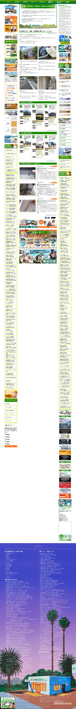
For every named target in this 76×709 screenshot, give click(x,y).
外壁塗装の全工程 (9, 167)
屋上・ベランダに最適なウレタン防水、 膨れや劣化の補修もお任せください (19, 667)
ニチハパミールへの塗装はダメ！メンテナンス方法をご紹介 (16, 674)
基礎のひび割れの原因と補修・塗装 (63, 353)
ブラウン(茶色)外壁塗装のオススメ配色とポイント (65, 383)
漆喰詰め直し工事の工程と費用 (64, 309)
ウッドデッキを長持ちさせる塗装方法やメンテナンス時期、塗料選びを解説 (53, 628)
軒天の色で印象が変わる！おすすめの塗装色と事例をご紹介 (50, 613)
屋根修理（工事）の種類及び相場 (10, 182)
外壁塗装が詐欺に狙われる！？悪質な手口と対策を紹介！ (16, 640)
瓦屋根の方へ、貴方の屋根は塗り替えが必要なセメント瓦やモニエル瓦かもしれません (55, 607)
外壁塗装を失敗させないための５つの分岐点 (14, 589)
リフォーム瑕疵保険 (9, 560)
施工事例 (17, 1)
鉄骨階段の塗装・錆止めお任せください (10, 320)
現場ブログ (25, 28)
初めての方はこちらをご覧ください (46, 553)
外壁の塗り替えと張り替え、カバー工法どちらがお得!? (15, 613)
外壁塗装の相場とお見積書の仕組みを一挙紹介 (48, 566)
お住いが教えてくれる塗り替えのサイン (10, 160)
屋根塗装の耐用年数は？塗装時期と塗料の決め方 (64, 360)
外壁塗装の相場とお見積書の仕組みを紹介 (64, 198)
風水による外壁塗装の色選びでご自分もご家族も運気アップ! (16, 592)
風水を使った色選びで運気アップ (65, 82)
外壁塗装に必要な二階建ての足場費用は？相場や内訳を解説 (50, 649)
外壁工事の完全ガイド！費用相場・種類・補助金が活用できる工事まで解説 (19, 598)
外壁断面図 (8, 380)
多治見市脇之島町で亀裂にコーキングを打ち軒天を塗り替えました (65, 22)
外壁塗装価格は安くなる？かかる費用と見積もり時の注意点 (50, 569)
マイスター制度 (9, 563)
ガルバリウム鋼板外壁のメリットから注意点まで (64, 235)
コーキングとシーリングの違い (11, 371)
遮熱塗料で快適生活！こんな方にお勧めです (48, 665)
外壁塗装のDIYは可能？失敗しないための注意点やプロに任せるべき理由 (18, 611)
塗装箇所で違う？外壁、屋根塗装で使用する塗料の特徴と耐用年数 (51, 686)
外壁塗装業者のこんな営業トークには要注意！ (65, 279)
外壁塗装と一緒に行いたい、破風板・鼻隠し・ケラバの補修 (50, 610)
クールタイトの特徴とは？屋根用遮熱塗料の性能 (65, 400)
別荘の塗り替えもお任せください (65, 167)
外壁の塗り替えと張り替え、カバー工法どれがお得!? (64, 224)
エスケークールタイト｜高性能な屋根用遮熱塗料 (48, 664)
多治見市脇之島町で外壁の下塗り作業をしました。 (65, 19)
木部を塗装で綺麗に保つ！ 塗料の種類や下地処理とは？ (16, 673)
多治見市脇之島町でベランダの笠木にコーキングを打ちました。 (65, 30)
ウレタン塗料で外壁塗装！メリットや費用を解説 (11, 209)
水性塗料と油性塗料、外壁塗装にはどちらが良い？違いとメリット (51, 691)
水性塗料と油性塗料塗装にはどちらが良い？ (64, 299)
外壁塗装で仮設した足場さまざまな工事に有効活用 (65, 269)
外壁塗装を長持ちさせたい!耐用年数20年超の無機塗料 (65, 259)
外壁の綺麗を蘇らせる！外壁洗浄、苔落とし (64, 323)
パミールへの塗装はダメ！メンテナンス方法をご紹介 (65, 336)
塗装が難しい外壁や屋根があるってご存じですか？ (65, 286)
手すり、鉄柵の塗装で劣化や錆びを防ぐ (10, 324)
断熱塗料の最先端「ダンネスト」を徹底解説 (65, 343)
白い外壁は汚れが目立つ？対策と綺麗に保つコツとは (65, 377)
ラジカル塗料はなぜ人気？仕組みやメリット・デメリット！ (16, 698)
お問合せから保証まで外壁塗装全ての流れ (47, 557)
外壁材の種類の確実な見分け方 (63, 228)
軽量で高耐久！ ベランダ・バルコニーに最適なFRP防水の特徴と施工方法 (19, 665)
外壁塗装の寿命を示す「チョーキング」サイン (10, 222)
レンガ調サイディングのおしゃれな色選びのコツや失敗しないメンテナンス (19, 629)
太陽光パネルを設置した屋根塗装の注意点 (64, 329)
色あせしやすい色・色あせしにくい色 (65, 90)
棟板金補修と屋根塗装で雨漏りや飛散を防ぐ (10, 340)
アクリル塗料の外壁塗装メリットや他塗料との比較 (11, 205)
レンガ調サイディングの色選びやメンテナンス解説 (11, 229)
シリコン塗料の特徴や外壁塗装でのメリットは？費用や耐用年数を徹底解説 (53, 677)
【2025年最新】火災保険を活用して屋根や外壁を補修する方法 (51, 572)
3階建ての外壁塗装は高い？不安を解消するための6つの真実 (16, 602)
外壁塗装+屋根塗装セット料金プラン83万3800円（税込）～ (50, 563)
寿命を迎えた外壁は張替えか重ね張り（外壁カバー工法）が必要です (52, 583)
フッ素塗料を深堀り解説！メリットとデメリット (65, 387)
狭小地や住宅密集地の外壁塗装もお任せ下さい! (11, 297)
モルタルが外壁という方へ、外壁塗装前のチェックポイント (50, 698)
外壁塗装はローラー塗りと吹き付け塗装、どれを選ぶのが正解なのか (18, 649)
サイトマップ (8, 420)
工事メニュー (34, 1)
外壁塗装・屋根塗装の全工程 (45, 559)
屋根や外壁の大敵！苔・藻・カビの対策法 (64, 326)
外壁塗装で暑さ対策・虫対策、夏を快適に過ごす (48, 646)
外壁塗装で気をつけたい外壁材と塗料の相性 (10, 384)
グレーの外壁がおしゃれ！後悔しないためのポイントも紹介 (16, 688)
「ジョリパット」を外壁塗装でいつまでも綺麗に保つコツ (16, 656)
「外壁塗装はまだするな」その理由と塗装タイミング (11, 170)
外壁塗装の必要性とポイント (45, 575)
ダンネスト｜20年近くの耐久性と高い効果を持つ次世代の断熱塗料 (52, 671)
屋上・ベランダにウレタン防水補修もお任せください (11, 353)
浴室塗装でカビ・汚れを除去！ (10, 330)
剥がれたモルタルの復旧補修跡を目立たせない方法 (11, 232)
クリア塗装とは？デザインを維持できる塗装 (11, 216)
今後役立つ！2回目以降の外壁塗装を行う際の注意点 (49, 584)
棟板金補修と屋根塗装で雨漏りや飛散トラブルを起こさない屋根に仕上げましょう (20, 661)
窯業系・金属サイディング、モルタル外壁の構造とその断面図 (17, 655)
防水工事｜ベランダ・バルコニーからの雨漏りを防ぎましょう (51, 589)
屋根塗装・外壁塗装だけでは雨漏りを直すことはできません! (16, 604)
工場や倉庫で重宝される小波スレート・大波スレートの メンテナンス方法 (19, 659)
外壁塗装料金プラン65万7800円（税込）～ (47, 560)
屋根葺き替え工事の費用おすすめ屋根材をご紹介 (10, 185)
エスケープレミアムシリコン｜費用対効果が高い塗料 (49, 662)
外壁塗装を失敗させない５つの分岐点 (64, 188)
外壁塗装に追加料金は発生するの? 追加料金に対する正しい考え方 (51, 593)
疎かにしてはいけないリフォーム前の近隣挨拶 (64, 215)
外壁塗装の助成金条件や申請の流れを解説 (64, 184)
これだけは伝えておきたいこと (11, 559)
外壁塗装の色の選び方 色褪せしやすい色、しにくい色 (15, 584)
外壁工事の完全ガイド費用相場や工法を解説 (10, 175)
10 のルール (8, 562)
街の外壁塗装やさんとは (10, 553)
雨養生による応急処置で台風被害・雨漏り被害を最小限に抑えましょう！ (19, 679)
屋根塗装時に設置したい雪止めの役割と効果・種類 (11, 280)
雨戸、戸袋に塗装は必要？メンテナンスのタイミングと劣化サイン (51, 634)
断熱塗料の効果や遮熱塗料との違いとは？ (64, 339)
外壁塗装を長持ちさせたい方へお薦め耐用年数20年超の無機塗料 (51, 692)
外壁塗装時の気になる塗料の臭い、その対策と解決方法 (16, 601)
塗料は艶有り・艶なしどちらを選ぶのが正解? (64, 296)
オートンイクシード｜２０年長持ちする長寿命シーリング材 (50, 676)
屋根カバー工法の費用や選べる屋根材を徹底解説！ (49, 581)
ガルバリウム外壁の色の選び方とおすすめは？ (14, 620)
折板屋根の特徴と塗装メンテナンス (9, 307)
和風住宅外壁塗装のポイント (64, 306)
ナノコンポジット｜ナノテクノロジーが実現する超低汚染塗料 (51, 667)
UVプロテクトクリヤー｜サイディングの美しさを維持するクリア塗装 (52, 670)
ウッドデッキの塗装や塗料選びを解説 (10, 327)
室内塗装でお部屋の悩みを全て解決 (46, 587)
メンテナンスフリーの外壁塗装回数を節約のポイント (65, 232)
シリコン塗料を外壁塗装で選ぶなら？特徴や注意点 (11, 212)
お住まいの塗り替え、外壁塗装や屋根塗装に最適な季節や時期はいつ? (18, 625)
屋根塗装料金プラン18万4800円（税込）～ (47, 562)
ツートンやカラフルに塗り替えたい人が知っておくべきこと (66, 94)
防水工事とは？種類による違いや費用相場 (11, 347)
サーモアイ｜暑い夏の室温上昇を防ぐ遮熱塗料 (48, 656)
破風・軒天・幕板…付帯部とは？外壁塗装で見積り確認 (50, 608)
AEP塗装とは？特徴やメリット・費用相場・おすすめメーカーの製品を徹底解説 (54, 683)
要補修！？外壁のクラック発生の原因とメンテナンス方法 (16, 628)
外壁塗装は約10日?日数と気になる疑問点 (64, 211)
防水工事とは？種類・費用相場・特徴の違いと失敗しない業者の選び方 (18, 664)
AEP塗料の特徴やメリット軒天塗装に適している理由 (65, 407)
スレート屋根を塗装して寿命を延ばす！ (47, 640)
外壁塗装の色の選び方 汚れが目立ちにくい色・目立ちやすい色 (17, 586)
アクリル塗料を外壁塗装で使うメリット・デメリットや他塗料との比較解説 (53, 679)
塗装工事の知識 (9, 150)
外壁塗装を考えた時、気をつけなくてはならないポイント (16, 635)
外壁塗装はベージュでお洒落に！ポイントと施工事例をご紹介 (17, 692)
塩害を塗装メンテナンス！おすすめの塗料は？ (11, 364)
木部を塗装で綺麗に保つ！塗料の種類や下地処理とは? (65, 333)
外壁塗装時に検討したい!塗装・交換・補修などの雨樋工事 (50, 617)
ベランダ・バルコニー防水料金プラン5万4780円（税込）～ (50, 565)
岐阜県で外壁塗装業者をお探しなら (12, 572)
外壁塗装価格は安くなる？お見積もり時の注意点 (11, 178)
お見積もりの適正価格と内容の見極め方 (64, 205)
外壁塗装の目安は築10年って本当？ (9, 164)
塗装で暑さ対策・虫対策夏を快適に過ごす (10, 219)
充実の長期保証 (9, 565)
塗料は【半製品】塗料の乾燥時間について (10, 367)
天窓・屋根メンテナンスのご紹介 (10, 270)
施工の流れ (42, 1)
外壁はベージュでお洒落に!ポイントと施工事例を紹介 (65, 380)
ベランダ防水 (11, 55)
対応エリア (8, 569)
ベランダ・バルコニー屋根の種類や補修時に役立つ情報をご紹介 (17, 662)
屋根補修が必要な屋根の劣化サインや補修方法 (10, 286)
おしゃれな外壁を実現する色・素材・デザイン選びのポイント (17, 685)
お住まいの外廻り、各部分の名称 (12, 614)
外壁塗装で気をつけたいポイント (10, 249)
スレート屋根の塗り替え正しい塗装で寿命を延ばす (11, 290)
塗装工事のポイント (10, 156)
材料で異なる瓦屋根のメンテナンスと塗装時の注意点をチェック (51, 605)
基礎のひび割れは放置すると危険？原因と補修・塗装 (15, 680)
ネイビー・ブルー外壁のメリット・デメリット (64, 366)
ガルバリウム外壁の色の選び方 (64, 238)
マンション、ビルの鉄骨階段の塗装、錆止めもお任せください (51, 625)
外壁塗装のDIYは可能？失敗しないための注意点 (64, 282)
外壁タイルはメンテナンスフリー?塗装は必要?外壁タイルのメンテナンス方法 (53, 601)
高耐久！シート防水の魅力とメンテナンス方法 (10, 357)
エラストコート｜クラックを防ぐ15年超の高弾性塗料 (49, 668)
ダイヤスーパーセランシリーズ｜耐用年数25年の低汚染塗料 (50, 661)
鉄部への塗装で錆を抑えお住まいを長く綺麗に (10, 317)
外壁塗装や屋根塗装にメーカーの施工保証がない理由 (65, 262)
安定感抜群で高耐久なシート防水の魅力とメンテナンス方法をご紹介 (18, 668)
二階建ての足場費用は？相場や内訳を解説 (64, 275)
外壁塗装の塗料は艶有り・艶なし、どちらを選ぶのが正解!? (50, 689)
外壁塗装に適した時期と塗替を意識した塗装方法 (10, 199)
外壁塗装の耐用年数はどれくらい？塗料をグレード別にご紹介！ (17, 622)
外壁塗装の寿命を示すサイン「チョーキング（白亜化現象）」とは (17, 626)
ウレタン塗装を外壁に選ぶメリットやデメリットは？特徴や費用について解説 (53, 680)
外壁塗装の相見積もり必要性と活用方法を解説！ (65, 194)
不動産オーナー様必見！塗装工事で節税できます (64, 265)
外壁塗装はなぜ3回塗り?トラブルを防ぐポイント (10, 253)
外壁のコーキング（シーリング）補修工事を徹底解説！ (50, 595)
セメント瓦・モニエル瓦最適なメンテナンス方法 (10, 313)
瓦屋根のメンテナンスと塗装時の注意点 (10, 310)
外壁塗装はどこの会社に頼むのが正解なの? (13, 646)
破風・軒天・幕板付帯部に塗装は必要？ (10, 256)
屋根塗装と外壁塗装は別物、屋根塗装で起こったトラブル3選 (17, 643)
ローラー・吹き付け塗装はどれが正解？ (64, 316)
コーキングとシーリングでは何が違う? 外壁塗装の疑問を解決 (17, 650)
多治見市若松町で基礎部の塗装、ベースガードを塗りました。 (65, 17)
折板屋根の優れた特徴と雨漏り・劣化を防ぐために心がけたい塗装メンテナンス (54, 599)
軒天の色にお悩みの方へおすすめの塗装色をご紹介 (11, 266)
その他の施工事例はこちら (51, 130)
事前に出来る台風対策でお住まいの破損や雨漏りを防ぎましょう (17, 677)
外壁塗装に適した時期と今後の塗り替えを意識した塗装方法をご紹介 (18, 623)
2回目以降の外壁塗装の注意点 (63, 242)
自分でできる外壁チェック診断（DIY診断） (13, 610)
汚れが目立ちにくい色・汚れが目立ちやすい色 (66, 86)
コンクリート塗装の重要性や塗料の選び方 (10, 337)
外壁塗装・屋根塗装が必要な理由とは (12, 607)
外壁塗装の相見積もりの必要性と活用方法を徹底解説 (15, 638)
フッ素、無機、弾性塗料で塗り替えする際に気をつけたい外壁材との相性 (19, 658)
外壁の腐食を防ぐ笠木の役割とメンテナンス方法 (11, 273)
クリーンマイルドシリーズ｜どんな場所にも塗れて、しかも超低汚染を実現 (53, 674)
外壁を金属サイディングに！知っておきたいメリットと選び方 (51, 596)
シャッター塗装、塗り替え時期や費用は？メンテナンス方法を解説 (51, 631)
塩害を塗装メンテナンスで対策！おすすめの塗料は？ (15, 671)
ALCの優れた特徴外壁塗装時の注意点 (10, 374)
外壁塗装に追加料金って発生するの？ (64, 191)
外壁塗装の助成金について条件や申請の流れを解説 (49, 592)
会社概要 (67, 1)
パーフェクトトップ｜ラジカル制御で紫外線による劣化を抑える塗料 (52, 653)
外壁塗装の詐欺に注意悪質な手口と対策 (64, 208)
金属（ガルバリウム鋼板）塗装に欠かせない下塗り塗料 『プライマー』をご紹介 (54, 697)
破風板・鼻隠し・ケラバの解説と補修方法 (11, 259)
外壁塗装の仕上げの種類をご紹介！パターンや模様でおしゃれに (17, 700)
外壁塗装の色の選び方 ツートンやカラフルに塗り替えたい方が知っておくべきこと (20, 587)
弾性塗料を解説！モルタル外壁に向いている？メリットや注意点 (17, 697)
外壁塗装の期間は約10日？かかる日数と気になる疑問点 (16, 593)
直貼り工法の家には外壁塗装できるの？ (64, 292)
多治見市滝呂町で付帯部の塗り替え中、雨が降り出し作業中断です (65, 33)
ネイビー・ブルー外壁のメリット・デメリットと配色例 (16, 686)
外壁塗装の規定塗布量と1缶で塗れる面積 (64, 319)
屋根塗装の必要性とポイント (45, 577)
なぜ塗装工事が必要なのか (11, 153)
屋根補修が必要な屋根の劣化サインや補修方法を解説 (49, 622)
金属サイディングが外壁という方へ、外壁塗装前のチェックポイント (52, 701)
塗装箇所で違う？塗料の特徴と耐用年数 (64, 245)
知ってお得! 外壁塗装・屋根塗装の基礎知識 (13, 605)
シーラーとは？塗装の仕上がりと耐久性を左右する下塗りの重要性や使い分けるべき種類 (55, 694)
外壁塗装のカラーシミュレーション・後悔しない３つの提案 (16, 590)
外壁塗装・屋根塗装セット (11, 52)
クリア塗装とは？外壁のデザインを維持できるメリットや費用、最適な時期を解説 (54, 682)
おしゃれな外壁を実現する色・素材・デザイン (65, 363)
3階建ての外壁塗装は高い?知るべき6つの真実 (65, 221)
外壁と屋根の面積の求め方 (11, 377)
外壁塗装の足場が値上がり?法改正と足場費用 (65, 272)
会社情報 (7, 568)
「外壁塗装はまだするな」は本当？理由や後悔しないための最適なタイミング (19, 596)
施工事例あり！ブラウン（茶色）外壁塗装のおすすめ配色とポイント (18, 694)
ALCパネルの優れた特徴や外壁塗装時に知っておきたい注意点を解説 (18, 652)
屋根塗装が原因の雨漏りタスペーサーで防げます (10, 293)
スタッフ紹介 (8, 407)
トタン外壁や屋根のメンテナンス (10, 303)
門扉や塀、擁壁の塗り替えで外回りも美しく (48, 586)
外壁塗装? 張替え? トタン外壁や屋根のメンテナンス (49, 598)
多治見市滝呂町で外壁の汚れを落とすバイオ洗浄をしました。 (65, 28)
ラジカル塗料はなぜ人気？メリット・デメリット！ (65, 404)
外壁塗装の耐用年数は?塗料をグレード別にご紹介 (11, 195)
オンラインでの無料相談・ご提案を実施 (64, 178)
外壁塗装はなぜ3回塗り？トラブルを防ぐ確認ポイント (15, 637)
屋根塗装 (11, 48)
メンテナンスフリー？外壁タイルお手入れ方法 (64, 302)
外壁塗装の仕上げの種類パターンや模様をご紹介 (64, 393)
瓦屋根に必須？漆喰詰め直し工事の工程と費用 (48, 604)
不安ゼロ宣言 (8, 566)
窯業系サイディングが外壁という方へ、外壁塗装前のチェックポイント (52, 700)
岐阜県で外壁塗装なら (10, 410)
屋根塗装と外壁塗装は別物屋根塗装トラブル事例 (11, 246)
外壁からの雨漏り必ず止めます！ (46, 574)
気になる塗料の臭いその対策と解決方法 (64, 218)
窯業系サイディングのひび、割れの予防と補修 (64, 289)
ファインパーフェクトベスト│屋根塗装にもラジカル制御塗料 (51, 655)
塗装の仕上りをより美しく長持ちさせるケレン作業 (11, 239)
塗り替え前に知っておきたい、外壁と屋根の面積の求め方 (16, 653)
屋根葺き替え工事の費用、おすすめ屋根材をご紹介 (49, 580)
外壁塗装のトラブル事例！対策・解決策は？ (65, 356)
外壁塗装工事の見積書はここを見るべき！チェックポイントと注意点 (52, 568)
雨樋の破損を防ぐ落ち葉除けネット (9, 283)
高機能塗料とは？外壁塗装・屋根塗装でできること (11, 242)
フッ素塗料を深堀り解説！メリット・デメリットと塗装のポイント (17, 695)
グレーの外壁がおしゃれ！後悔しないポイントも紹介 (65, 370)
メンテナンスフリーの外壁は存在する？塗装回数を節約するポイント (18, 617)
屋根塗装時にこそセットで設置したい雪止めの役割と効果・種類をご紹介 (53, 619)
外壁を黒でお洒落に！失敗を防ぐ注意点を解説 (64, 373)
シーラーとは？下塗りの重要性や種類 (64, 255)
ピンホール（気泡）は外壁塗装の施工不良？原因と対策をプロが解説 (18, 632)
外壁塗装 (11, 45)
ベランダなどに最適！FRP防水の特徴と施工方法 (11, 350)
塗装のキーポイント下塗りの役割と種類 (64, 248)
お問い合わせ (8, 417)
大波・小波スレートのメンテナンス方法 (10, 388)
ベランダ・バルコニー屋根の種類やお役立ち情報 (11, 344)
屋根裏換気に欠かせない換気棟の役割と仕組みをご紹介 (16, 670)
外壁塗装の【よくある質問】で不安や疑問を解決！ (15, 581)
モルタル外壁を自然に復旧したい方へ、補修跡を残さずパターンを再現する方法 (20, 631)
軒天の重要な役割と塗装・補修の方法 (10, 263)
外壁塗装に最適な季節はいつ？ (10, 202)
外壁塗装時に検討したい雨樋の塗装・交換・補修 (10, 276)
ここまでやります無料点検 (44, 556)
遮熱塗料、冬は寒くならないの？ (46, 685)
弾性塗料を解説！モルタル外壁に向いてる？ (65, 390)
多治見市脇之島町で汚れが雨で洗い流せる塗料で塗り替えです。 (65, 14)
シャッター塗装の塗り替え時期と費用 (10, 334)
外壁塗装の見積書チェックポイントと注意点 (65, 201)
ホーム (8, 1)
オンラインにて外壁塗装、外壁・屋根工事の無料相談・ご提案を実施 (52, 590)
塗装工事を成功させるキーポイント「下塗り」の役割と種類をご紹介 (52, 695)
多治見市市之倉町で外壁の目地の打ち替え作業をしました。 (65, 25)
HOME (20, 28)
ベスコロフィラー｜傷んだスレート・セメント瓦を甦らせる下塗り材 (52, 659)
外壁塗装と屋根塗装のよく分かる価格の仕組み (48, 554)
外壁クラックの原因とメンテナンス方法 (10, 226)
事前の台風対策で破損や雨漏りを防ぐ (64, 346)
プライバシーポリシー (10, 413)
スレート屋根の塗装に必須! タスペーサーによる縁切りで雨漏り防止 (18, 644)
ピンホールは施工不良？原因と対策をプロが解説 (10, 236)
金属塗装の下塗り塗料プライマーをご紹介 (64, 252)
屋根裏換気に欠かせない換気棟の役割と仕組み (10, 361)
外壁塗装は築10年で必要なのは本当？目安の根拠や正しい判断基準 (18, 595)
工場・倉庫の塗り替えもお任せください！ (65, 161)
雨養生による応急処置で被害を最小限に (64, 350)
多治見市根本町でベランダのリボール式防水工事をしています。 (65, 9)
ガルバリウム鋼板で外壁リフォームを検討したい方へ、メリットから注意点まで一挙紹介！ (22, 619)
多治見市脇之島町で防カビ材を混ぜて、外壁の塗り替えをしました (65, 11)
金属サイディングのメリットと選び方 (10, 300)
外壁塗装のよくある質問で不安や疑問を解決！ (65, 181)
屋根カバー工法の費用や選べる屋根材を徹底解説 (10, 189)
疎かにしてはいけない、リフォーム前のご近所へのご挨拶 (16, 599)
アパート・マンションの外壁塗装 (46, 643)
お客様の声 (25, 1)
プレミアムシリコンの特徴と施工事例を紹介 (64, 397)
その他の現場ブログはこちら (51, 215)
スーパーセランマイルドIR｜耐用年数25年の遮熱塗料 (49, 658)
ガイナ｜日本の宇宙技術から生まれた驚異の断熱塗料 (49, 673)
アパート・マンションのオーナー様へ (64, 164)
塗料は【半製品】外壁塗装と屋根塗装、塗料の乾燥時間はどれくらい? (18, 647)
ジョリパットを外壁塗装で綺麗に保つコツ (65, 313)
